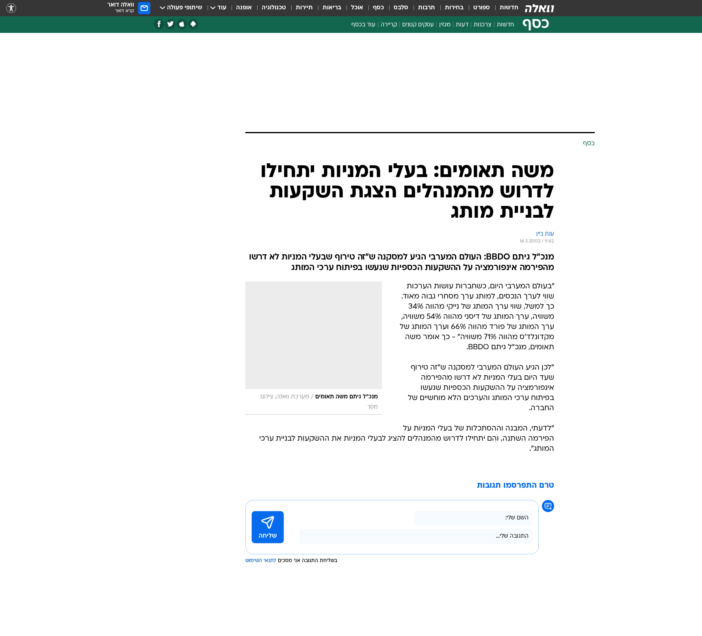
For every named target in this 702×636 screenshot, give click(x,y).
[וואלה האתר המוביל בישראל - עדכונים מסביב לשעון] (539, 8)
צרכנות (483, 25)
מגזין (445, 25)
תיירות (304, 8)
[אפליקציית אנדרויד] (193, 24)
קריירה (389, 25)
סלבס (401, 8)
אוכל (357, 8)
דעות (462, 25)
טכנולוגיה (274, 8)
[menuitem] (504, 8)
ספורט (481, 8)
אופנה (244, 8)
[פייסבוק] (159, 24)
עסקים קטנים (418, 25)
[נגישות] (11, 8)
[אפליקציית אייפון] (182, 24)
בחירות (454, 8)
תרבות (426, 8)
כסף (378, 8)
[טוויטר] (170, 24)
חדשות (509, 8)
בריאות (332, 8)
